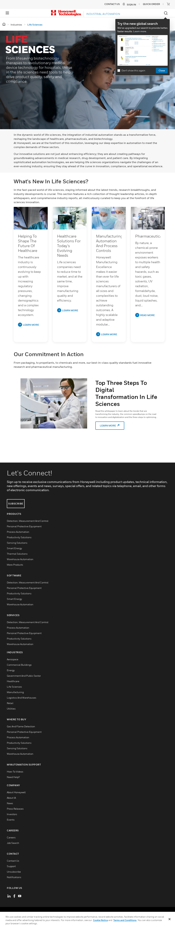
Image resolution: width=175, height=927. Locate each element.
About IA (11, 797)
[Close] (169, 919)
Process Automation (18, 531)
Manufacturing (15, 692)
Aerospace (12, 659)
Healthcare (13, 681)
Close (162, 70)
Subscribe (15, 503)
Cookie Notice (100, 920)
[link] (31, 218)
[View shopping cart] (168, 3)
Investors (12, 814)
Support (11, 866)
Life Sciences (14, 686)
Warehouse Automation (20, 559)
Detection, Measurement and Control (27, 520)
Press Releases (15, 808)
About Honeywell (16, 792)
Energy (11, 670)
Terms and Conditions (125, 920)
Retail (10, 703)
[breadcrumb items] (4, 24)
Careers (11, 837)
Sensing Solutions (17, 542)
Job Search (13, 842)
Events (11, 819)
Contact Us (13, 860)
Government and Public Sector (24, 675)
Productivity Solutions (19, 537)
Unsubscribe (14, 871)
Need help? (13, 777)
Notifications (14, 877)
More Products (15, 564)
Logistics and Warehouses (21, 697)
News (10, 803)
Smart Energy (14, 548)
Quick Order (151, 4)
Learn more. (140, 31)
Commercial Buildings (19, 664)
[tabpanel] (89, 411)
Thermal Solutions (17, 553)
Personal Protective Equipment (24, 526)
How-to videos (15, 771)
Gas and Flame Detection (21, 726)
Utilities (11, 708)
